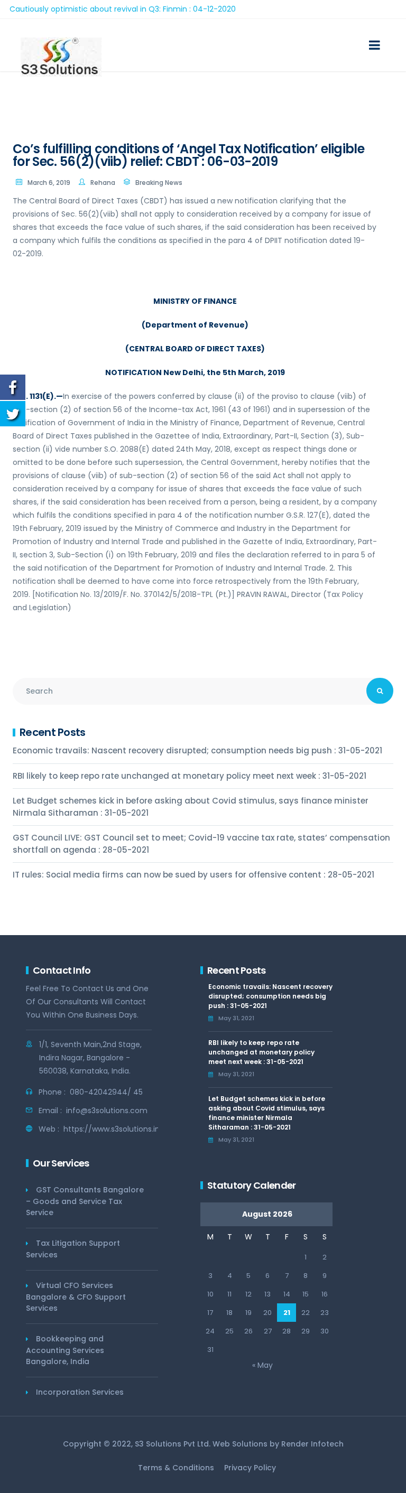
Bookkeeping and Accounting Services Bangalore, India (65, 1350)
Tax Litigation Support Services (73, 1249)
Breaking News (158, 182)
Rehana (102, 182)
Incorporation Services (80, 1392)
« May (262, 1365)
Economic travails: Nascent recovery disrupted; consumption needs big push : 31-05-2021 (197, 750)
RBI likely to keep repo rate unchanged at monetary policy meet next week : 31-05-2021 (189, 775)
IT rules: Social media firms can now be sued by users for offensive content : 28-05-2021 (193, 874)
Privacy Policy (250, 1467)
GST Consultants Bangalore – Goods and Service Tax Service (85, 1201)
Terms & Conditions (176, 1467)
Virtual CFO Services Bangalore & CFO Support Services (76, 1296)
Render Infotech (312, 1444)
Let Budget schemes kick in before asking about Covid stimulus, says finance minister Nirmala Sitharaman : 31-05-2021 (190, 806)
